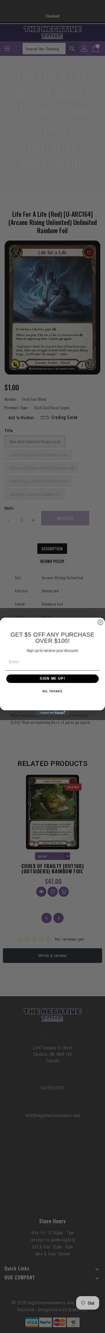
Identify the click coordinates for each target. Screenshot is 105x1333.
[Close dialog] (100, 622)
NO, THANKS (52, 691)
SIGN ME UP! (52, 679)
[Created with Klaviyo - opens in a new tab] (52, 712)
